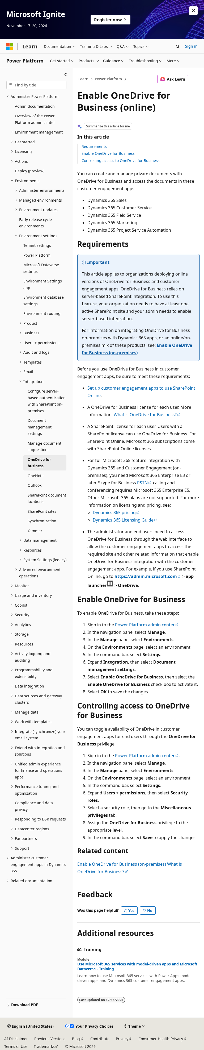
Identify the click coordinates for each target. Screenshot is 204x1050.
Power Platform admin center (145, 625)
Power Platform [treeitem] (36, 255)
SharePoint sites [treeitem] (42, 511)
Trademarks (44, 1046)
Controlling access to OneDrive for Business (121, 160)
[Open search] (177, 46)
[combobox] (36, 85)
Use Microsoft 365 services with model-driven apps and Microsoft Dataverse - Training (137, 966)
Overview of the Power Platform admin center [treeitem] (35, 119)
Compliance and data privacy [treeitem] (34, 806)
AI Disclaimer (16, 1038)
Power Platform (108, 78)
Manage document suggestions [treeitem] (44, 446)
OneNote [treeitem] (36, 475)
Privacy (122, 1038)
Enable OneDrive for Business (108, 153)
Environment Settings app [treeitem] (42, 284)
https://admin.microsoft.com (145, 576)
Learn (83, 78)
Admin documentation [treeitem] (35, 106)
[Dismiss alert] (193, 10)
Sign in (191, 46)
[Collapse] (66, 74)
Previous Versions (50, 1038)
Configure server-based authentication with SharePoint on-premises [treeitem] (47, 401)
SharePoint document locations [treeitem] (47, 498)
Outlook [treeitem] (34, 485)
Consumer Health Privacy (160, 1038)
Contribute (99, 1038)
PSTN (142, 483)
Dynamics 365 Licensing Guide (123, 520)
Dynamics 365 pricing (114, 512)
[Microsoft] (9, 46)
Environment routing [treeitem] (42, 313)
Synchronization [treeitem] (42, 520)
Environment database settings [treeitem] (43, 300)
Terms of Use (15, 1046)
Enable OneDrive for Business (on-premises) (121, 864)
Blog (76, 1038)
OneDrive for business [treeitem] (39, 463)
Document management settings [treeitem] (40, 427)
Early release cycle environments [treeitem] (35, 223)
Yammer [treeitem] (35, 530)
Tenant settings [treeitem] (37, 245)
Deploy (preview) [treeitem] (29, 170)
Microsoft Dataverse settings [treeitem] (41, 268)
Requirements (94, 146)
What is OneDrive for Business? (145, 415)
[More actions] (195, 79)
